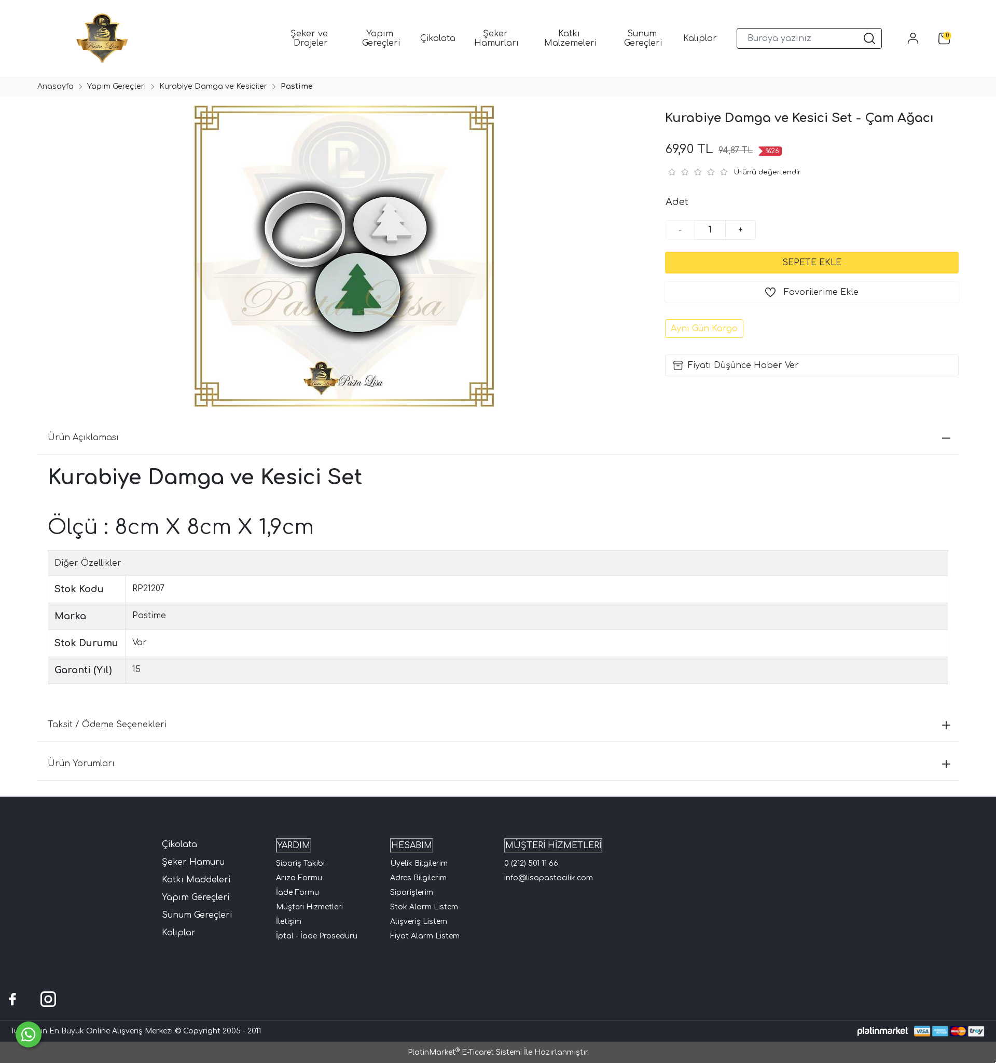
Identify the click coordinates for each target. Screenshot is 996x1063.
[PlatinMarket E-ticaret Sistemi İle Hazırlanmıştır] (882, 1031)
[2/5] (678, 172)
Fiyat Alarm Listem (425, 936)
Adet (677, 202)
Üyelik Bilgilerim (419, 863)
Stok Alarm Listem (424, 907)
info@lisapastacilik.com (548, 878)
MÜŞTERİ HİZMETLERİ (553, 845)
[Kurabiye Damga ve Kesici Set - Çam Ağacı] (342, 256)
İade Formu (297, 892)
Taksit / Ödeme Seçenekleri (107, 724)
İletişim (288, 921)
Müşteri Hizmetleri (309, 907)
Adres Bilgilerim (418, 878)
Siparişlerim (411, 892)
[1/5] (671, 172)
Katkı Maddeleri (196, 879)
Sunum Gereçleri (197, 915)
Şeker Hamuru (193, 862)
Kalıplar (179, 932)
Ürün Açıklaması (83, 437)
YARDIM (293, 845)
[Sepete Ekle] (812, 263)
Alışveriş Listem (418, 921)
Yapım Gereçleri (195, 897)
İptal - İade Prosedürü (316, 936)
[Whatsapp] (29, 1034)
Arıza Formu (299, 878)
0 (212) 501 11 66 (531, 863)
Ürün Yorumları (81, 763)
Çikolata (179, 844)
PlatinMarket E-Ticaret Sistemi (465, 1052)
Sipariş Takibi (300, 863)
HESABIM (411, 845)
